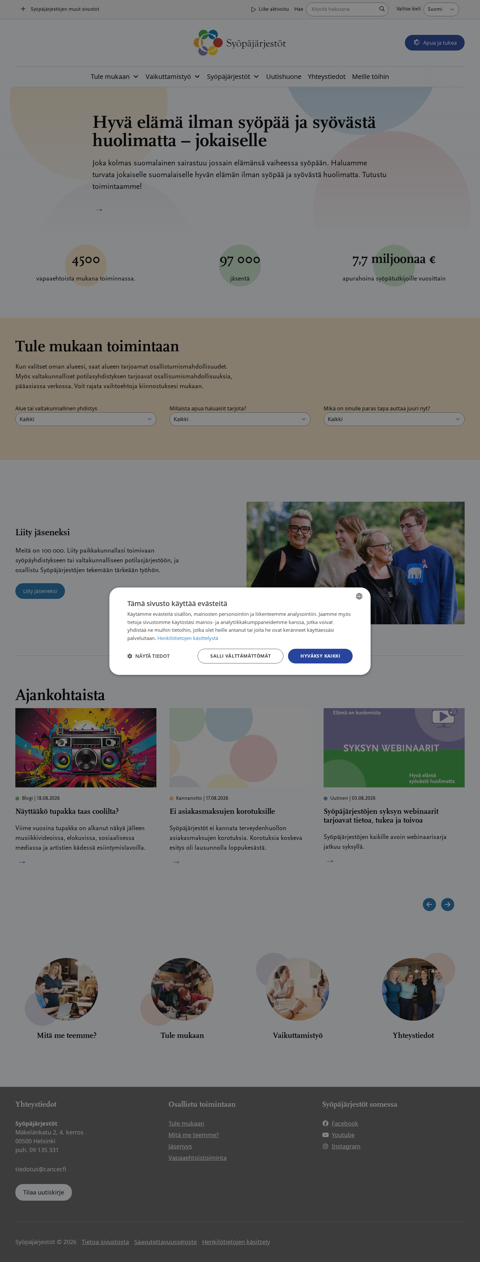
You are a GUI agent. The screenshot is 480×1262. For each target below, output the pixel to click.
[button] (148, 656)
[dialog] (240, 631)
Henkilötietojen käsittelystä (187, 638)
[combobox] (359, 596)
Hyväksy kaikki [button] (320, 656)
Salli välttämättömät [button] (240, 656)
